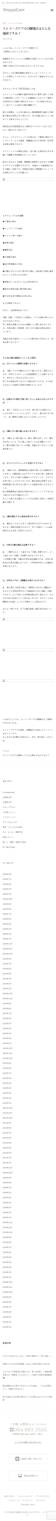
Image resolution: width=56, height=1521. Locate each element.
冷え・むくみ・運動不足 (13, 832)
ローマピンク (28, 1500)
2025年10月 (8, 899)
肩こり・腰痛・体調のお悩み (14, 842)
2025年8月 (7, 909)
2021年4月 (7, 1148)
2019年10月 (8, 1232)
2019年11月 (7, 1228)
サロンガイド (41, 1500)
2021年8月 (7, 1128)
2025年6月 (7, 919)
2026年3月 (7, 889)
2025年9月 (7, 904)
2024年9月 (7, 959)
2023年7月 (7, 1013)
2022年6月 (7, 1078)
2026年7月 (7, 879)
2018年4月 (7, 1322)
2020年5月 (7, 1198)
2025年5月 (7, 924)
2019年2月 (7, 1272)
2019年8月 (7, 1242)
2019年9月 (7, 1237)
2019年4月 (7, 1262)
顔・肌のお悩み (9, 847)
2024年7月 (7, 964)
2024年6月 (7, 969)
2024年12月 (8, 944)
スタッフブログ (9, 807)
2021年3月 (7, 1153)
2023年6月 (7, 1018)
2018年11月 (7, 1287)
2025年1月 (7, 939)
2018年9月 (7, 1297)
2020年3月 (7, 1208)
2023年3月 (7, 1033)
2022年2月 (7, 1098)
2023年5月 (7, 1023)
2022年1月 (7, 1103)
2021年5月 (7, 1143)
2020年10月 (8, 1173)
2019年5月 (7, 1257)
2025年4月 (7, 929)
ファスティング (9, 817)
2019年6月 (7, 1252)
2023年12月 (8, 994)
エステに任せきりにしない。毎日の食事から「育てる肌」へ (27, 1356)
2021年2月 (7, 1158)
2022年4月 (7, 1088)
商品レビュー (8, 837)
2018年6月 (7, 1312)
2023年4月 (7, 1028)
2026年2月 (7, 894)
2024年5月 (7, 974)
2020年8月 (7, 1183)
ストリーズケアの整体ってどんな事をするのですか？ (26, 755)
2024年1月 (7, 989)
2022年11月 (7, 1053)
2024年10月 (8, 954)
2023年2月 (7, 1038)
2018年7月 (7, 1307)
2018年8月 (7, 1302)
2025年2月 (7, 934)
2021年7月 (7, 1133)
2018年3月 (7, 1327)
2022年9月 (7, 1063)
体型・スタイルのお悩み (13, 23)
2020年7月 (7, 1188)
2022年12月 (8, 1048)
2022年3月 (7, 1093)
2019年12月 (8, 1223)
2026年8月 (7, 874)
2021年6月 (7, 1138)
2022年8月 (7, 1068)
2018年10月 (8, 1292)
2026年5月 (7, 884)
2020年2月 (7, 1213)
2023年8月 (7, 1009)
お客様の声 (7, 797)
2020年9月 (7, 1178)
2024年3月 (7, 979)
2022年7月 (7, 1073)
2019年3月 (7, 1267)
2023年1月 (7, 1043)
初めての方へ (10, 1496)
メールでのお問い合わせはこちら (28, 1442)
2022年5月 (7, 1083)
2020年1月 (7, 1218)
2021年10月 (8, 1118)
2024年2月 (7, 984)
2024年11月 (7, 949)
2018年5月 (7, 1317)
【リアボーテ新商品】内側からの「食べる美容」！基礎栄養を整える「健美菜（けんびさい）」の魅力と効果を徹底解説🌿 (27, 1375)
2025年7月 (7, 914)
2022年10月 (8, 1058)
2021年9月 (7, 1123)
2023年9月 (7, 1004)
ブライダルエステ (10, 822)
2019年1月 (7, 1277)
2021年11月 (7, 1113)
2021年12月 (8, 1108)
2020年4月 (7, 1203)
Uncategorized (9, 792)
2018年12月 (8, 1282)
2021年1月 (7, 1163)
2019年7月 (7, 1247)
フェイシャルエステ (25, 1496)
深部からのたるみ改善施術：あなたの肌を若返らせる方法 (26, 1364)
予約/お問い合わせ (28, 1505)
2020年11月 (7, 1168)
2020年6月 (7, 1193)
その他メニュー (9, 812)
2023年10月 (8, 999)
